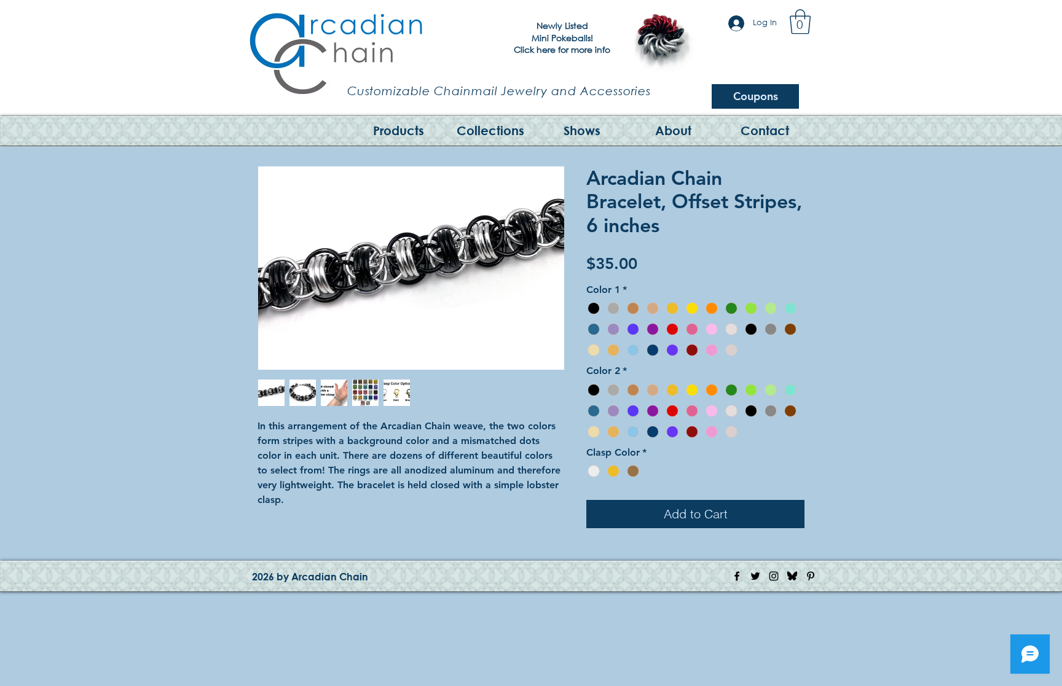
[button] (800, 21)
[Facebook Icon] (737, 576)
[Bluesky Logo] (792, 576)
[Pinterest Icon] (810, 576)
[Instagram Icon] (774, 576)
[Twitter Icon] (755, 576)
